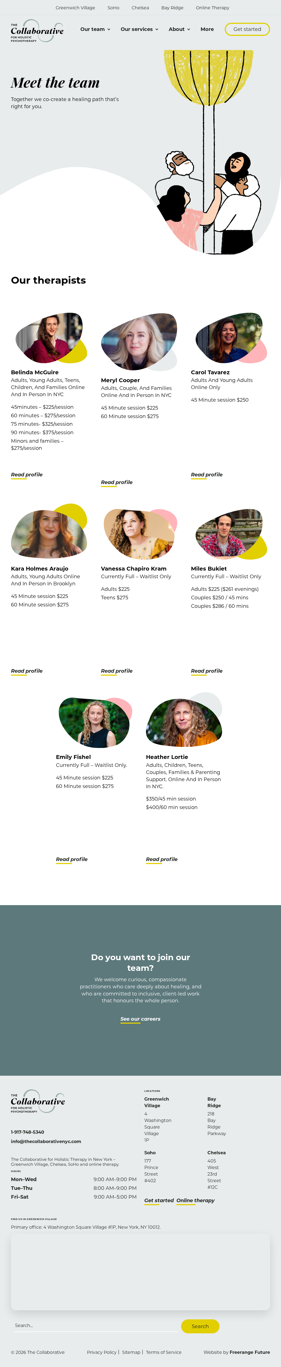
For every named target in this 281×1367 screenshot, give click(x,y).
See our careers (140, 1019)
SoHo (113, 7)
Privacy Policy (102, 1352)
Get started (247, 29)
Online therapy (195, 1200)
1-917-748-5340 (27, 1132)
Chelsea (140, 7)
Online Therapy (212, 7)
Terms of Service (164, 1352)
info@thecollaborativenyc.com (46, 1141)
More (207, 29)
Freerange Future (250, 1352)
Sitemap (131, 1352)
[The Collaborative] (37, 30)
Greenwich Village (75, 7)
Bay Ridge (172, 7)
